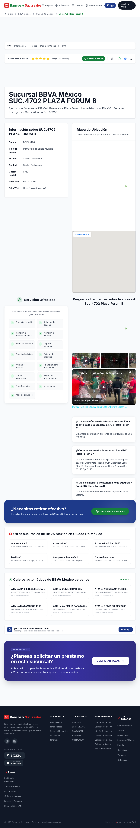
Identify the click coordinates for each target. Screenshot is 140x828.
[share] (130, 372)
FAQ (64, 46)
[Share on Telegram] (125, 58)
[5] (48, 58)
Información (20, 46)
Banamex (54, 740)
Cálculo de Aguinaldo (104, 744)
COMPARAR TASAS (108, 660)
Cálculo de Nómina (103, 735)
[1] (32, 58)
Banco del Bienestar (59, 731)
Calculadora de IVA (103, 727)
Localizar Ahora (125, 5)
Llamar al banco (95, 59)
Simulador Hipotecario (104, 748)
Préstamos (64, 5)
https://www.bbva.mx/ (34, 188)
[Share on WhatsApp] (119, 58)
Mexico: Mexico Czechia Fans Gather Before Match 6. (103, 373)
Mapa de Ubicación (49, 46)
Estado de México (125, 740)
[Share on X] (131, 59)
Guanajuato (122, 750)
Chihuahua (122, 760)
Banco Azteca (56, 727)
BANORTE (76, 722)
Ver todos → (125, 579)
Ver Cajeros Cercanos (113, 511)
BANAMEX (76, 735)
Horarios (33, 46)
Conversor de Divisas (104, 722)
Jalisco (120, 730)
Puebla (120, 745)
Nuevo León (123, 735)
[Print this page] (112, 58)
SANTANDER (78, 731)
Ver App (127, 629)
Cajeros (79, 5)
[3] (40, 58)
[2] (36, 58)
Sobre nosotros (12, 796)
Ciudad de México (125, 725)
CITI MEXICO (78, 740)
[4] (44, 58)
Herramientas (95, 5)
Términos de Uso (12, 786)
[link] (76, 373)
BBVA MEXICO (78, 727)
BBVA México (24, 14)
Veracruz (121, 755)
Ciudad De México (44, 14)
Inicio (10, 14)
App (112, 5)
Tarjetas (49, 5)
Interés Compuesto (103, 731)
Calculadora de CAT (104, 740)
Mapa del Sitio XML (13, 806)
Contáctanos (10, 791)
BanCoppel (55, 735)
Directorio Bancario (13, 801)
